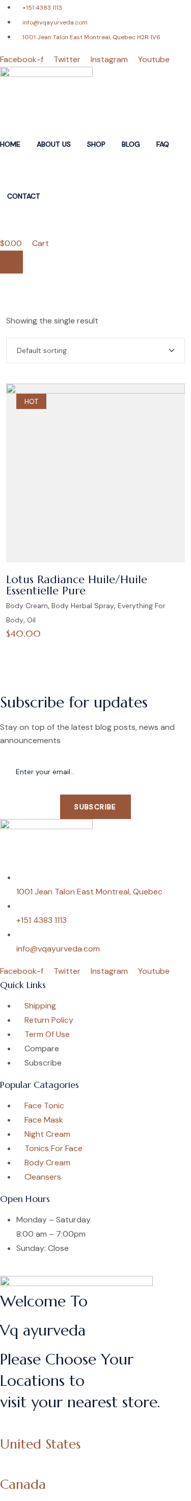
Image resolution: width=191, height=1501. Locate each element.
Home (10, 144)
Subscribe (95, 806)
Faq (162, 144)
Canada (23, 1484)
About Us (54, 144)
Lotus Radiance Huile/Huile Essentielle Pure (76, 584)
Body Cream (27, 605)
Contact (23, 196)
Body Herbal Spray (82, 605)
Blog (131, 144)
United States (40, 1444)
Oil (31, 619)
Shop (96, 144)
